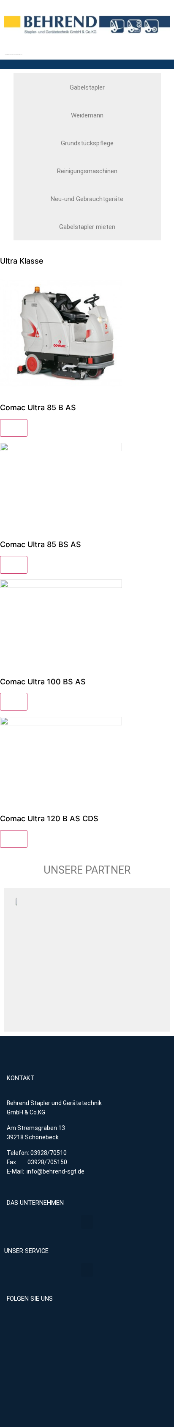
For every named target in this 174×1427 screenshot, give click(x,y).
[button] (87, 1222)
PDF (13, 428)
